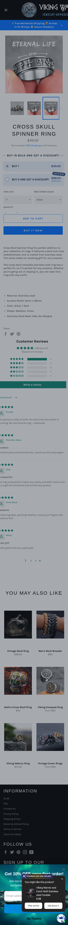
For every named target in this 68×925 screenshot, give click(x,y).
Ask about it (53, 906)
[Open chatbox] (61, 918)
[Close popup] (62, 879)
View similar (33, 906)
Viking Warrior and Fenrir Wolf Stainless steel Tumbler (47, 891)
